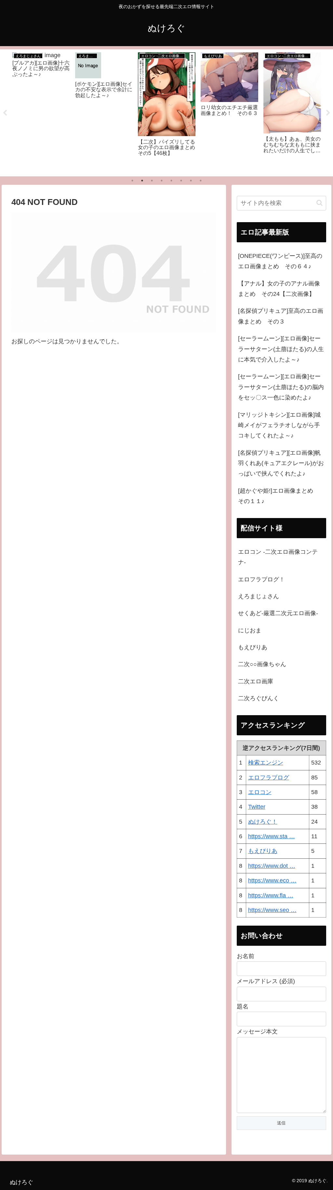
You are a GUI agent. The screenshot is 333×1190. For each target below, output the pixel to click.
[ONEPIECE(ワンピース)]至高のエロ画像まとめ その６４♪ (280, 261)
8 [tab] (200, 180)
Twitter (256, 807)
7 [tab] (191, 180)
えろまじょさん (258, 596)
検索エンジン (265, 762)
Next (328, 113)
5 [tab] (171, 180)
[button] (319, 203)
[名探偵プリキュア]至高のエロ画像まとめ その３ (280, 316)
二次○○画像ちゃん (262, 664)
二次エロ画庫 (255, 681)
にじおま (249, 630)
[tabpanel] (41, 111)
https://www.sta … (271, 836)
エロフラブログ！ (261, 579)
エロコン (260, 792)
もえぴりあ (252, 647)
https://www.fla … (270, 895)
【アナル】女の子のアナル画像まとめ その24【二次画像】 (279, 288)
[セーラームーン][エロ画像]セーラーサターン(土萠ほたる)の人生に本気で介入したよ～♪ (281, 349)
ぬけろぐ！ (262, 821)
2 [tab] (142, 180)
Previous (5, 113)
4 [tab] (161, 180)
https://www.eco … (272, 880)
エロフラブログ (268, 777)
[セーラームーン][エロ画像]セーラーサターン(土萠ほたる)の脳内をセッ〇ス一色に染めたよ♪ (281, 387)
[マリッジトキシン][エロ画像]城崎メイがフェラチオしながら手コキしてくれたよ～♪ (279, 425)
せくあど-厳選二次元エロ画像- (278, 613)
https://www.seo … (272, 910)
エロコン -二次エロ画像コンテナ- (278, 557)
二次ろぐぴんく (258, 698)
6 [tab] (181, 180)
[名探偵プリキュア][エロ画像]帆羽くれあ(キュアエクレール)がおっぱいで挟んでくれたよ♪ (281, 463)
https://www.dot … (271, 866)
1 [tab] (132, 180)
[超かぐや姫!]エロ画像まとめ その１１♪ (278, 495)
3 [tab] (152, 180)
